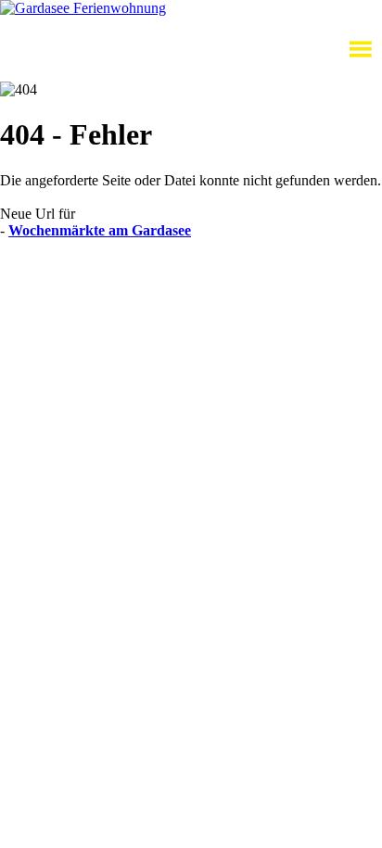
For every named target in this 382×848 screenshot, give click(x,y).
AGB (252, 278)
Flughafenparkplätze (61, 278)
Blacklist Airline (179, 278)
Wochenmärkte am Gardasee (99, 230)
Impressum (32, 295)
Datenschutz (314, 278)
